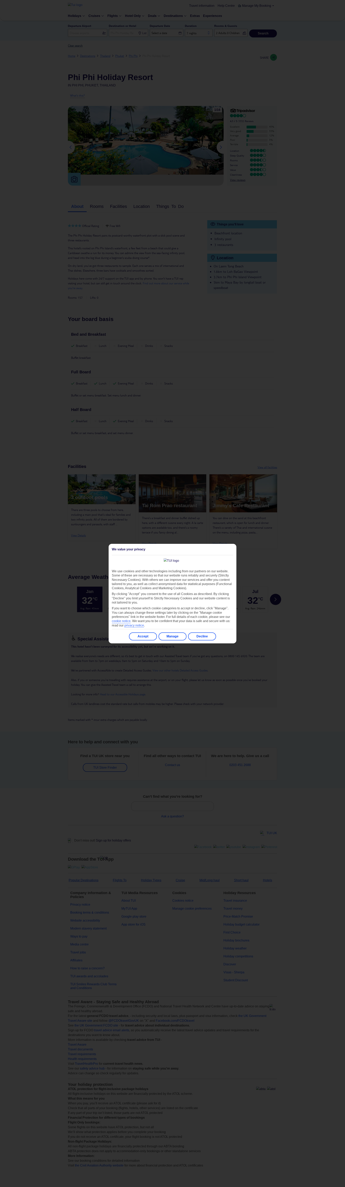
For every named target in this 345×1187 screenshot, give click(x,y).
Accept (143, 636)
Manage (172, 636)
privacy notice (134, 625)
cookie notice (121, 621)
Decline (202, 636)
